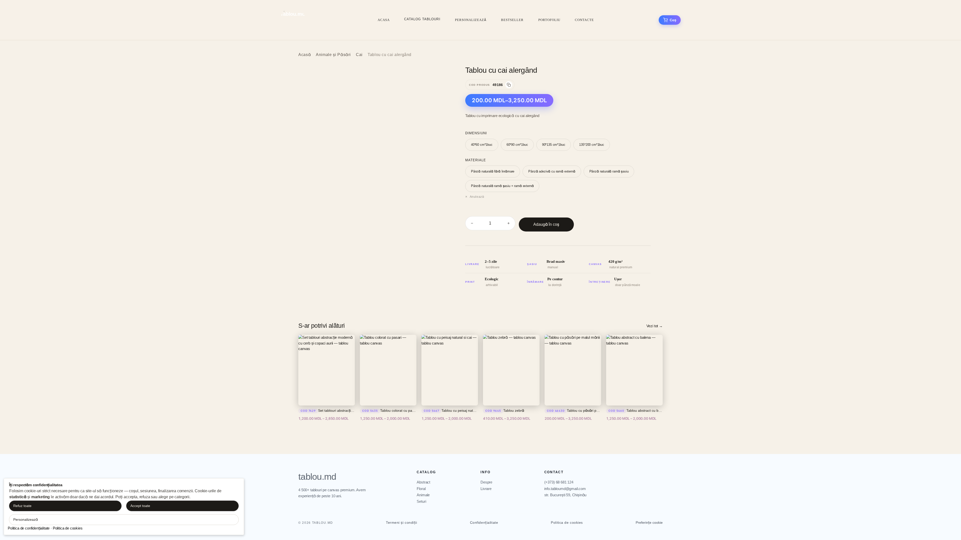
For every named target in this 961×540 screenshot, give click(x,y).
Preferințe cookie (649, 522)
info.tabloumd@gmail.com (565, 488)
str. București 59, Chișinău (565, 495)
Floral (421, 488)
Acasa (384, 20)
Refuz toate (22, 506)
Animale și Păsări (333, 54)
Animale (423, 495)
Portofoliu (549, 20)
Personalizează (471, 20)
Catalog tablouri (422, 19)
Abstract (423, 482)
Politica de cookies (567, 522)
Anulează (477, 196)
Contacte (584, 20)
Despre (486, 482)
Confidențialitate (484, 522)
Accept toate (140, 506)
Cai (359, 54)
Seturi (421, 501)
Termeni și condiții (401, 522)
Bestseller (512, 20)
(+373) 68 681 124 (558, 482)
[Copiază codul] (508, 84)
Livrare (486, 488)
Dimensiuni (476, 133)
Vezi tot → (654, 326)
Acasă (304, 54)
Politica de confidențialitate (29, 528)
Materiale (475, 160)
